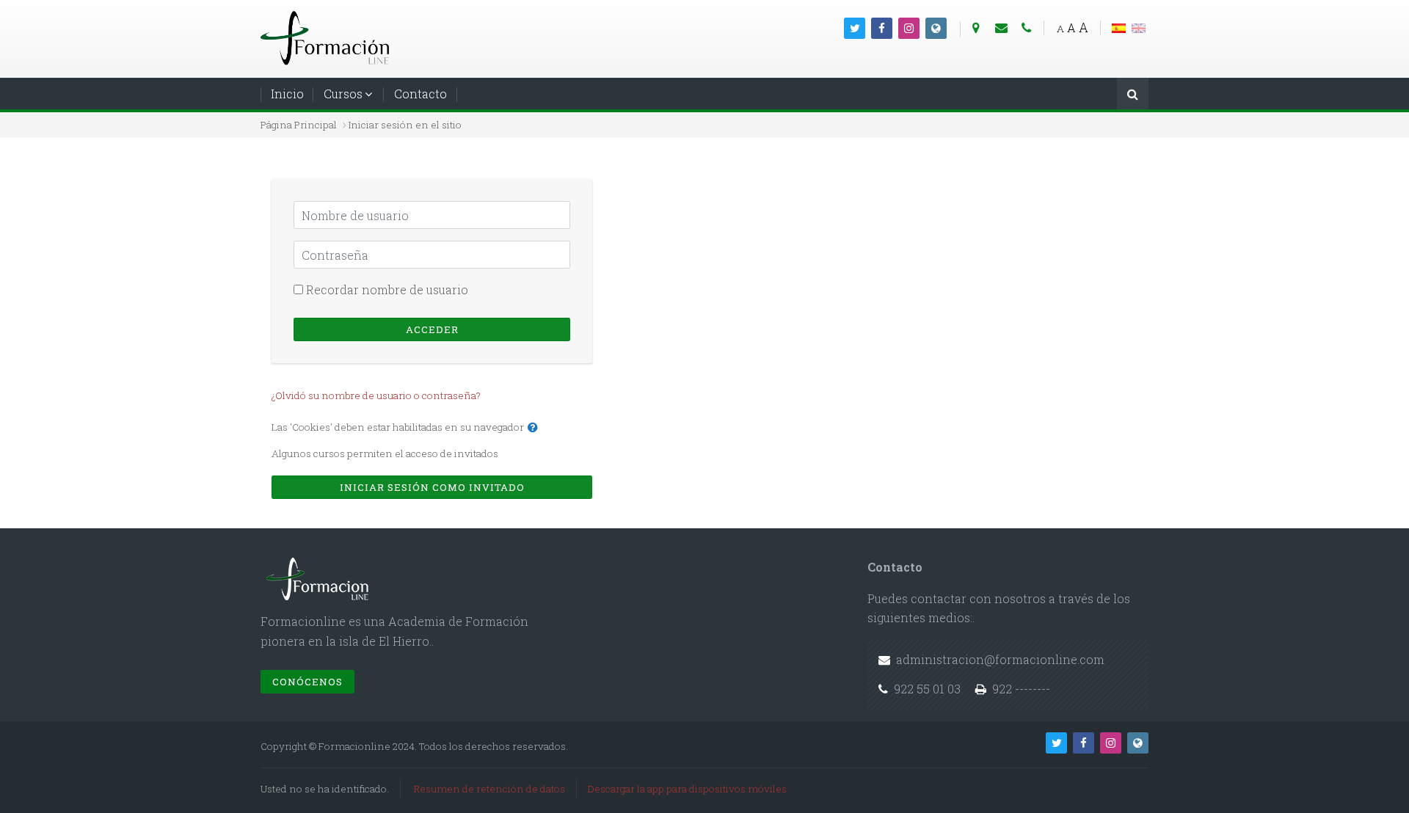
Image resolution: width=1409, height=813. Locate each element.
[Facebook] (881, 28)
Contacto (420, 93)
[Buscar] (1132, 95)
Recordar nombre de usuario (387, 289)
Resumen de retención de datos (489, 788)
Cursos (343, 93)
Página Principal (299, 124)
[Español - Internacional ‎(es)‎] (1119, 26)
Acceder (432, 329)
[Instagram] (909, 28)
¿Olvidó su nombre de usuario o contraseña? (376, 395)
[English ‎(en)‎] (1139, 26)
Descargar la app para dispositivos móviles (687, 788)
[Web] (936, 28)
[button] (532, 428)
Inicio (287, 93)
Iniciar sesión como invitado (432, 487)
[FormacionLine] (327, 37)
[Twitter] (854, 28)
